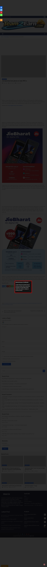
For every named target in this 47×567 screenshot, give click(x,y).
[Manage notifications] (44, 564)
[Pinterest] (1, 12)
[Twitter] (1, 10)
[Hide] (0, 22)
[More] (1, 20)
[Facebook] (1, 7)
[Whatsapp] (1, 15)
